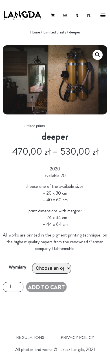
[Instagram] (65, 15)
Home (35, 32)
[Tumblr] (77, 15)
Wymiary (17, 267)
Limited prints (54, 32)
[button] (103, 15)
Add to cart (46, 287)
